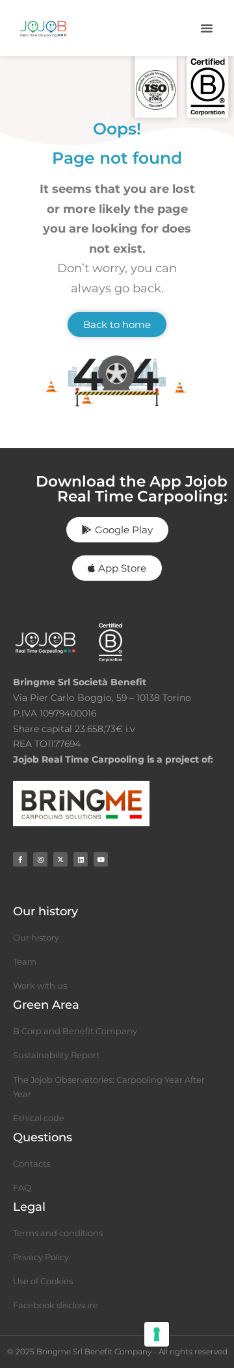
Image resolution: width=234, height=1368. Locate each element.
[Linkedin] (80, 859)
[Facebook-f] (20, 859)
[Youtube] (101, 859)
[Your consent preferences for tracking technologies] (156, 1334)
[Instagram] (40, 859)
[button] (206, 28)
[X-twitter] (60, 859)
